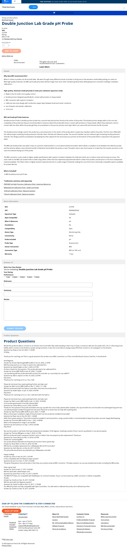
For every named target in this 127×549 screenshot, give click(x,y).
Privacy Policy (6, 546)
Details (6, 71)
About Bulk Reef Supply (60, 517)
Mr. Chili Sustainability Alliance (62, 523)
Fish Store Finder (107, 529)
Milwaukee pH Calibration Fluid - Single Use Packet (21, 188)
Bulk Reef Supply (7, 20)
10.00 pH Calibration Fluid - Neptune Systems (19, 191)
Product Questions (11, 335)
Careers (55, 520)
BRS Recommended (108, 526)
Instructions (105, 520)
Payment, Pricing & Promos (86, 526)
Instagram (12, 527)
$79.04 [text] (4, 42)
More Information (11, 201)
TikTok (11, 529)
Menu (34, 7)
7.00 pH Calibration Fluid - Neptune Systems (19, 194)
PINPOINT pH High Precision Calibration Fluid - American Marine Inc (27, 184)
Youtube (12, 525)
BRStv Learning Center (108, 517)
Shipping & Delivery (83, 529)
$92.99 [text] (8, 42)
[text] (63, 37)
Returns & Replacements (85, 523)
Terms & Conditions (59, 529)
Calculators (105, 523)
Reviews (8, 262)
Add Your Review (16, 39)
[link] (120, 7)
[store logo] (10, 7)
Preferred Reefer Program (86, 520)
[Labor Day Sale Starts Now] (63, 13)
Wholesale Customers (84, 532)
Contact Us (80, 517)
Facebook (12, 522)
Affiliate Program (58, 526)
